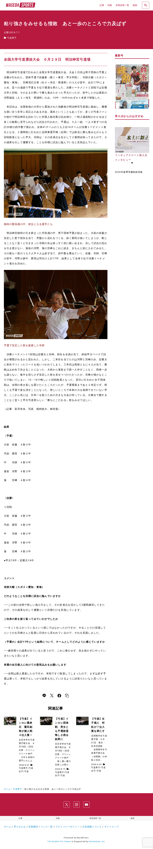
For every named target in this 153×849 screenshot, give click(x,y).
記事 (20, 818)
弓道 (26, 771)
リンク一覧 (47, 826)
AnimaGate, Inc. (97, 841)
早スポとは (20, 826)
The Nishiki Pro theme (59, 841)
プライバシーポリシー (67, 826)
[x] (51, 696)
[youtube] (86, 804)
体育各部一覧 (95, 818)
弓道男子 (12, 38)
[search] (145, 5)
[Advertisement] (132, 224)
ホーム (7, 826)
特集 (58, 818)
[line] (44, 696)
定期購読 (33, 826)
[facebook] (59, 696)
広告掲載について (92, 826)
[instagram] (76, 804)
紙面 (132, 818)
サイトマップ (111, 826)
